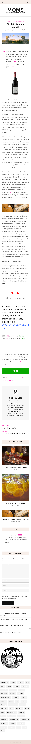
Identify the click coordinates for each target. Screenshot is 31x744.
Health (27, 708)
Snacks (3, 727)
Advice (13, 682)
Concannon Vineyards (21, 378)
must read (21, 716)
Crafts (23, 697)
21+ (7, 378)
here (14, 62)
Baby (2, 686)
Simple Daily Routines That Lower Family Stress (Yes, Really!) (15, 629)
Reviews (9, 21)
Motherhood (11, 716)
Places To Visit (25, 719)
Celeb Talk (13, 690)
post (11, 192)
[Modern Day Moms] (15, 10)
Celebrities (4, 690)
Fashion (23, 705)
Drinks (23, 701)
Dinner (11, 701)
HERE (7, 336)
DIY (17, 701)
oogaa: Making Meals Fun (9, 428)
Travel (24, 727)
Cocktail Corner (5, 697)
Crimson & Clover (6, 380)
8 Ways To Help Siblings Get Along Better (10, 632)
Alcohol (20, 682)
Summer (11, 727)
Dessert (3, 701)
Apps (27, 682)
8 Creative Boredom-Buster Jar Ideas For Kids (11, 625)
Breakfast (24, 686)
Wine (14, 21)
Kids (2, 712)
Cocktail (21, 693)
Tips (18, 727)
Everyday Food (13, 705)
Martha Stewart (11, 712)
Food (11, 708)
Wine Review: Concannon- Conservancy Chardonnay (15, 519)
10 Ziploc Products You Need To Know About (13, 434)
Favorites (3, 708)
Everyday (3, 705)
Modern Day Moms (11, 30)
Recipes (13, 723)
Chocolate (4, 693)
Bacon (9, 686)
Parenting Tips (14, 719)
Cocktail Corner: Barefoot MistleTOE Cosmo (15, 468)
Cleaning (12, 693)
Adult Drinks (12, 378)
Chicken (21, 690)
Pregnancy (4, 723)
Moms (3, 716)
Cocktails (15, 697)
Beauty (16, 686)
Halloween (18, 708)
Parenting (4, 719)
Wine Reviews (20, 21)
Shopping (21, 723)
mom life (21, 712)
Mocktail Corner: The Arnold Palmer (15, 503)
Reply (27, 544)
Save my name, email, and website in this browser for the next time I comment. (14, 597)
